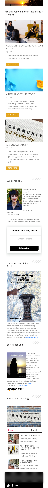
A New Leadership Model (21, 94)
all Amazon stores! (31, 337)
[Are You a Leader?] (24, 141)
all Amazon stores (21, 385)
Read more (12, 64)
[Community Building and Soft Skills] (24, 42)
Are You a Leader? (17, 144)
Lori (10, 51)
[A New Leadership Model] (24, 91)
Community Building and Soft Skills (24, 47)
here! (29, 383)
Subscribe (24, 248)
